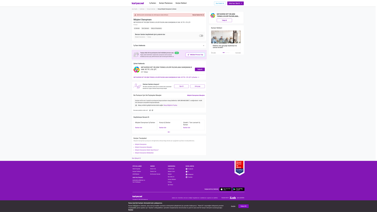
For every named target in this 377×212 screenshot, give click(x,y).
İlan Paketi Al (220, 3)
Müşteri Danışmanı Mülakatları (144, 153)
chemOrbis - (180, 197)
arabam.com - (175, 197)
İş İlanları (152, 3)
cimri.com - (185, 197)
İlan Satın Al (171, 176)
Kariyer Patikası (137, 171)
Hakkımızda (171, 169)
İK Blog (170, 182)
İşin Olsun (170, 184)
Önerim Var (153, 171)
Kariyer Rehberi (172, 179)
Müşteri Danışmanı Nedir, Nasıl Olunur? (147, 150)
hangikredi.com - (196, 197)
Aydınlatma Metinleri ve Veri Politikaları (139, 181)
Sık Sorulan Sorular (155, 174)
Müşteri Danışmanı (140, 144)
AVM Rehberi (136, 174)
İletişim (170, 174)
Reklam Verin (171, 171)
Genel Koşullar (136, 169)
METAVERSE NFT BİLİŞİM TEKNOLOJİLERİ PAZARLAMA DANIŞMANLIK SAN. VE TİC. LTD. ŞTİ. (162, 22)
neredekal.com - (203, 197)
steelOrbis (215, 197)
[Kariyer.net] (140, 196)
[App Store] (226, 189)
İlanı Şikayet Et (136, 158)
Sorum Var (153, 169)
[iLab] (233, 198)
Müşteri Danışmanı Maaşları (196, 95)
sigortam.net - (210, 197)
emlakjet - (190, 197)
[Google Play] (238, 189)
